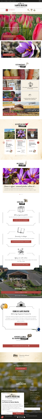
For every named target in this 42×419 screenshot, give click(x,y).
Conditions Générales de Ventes (19, 415)
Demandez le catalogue (35, 395)
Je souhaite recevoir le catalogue (21, 241)
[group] (21, 356)
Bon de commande (34, 397)
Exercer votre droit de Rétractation (31, 415)
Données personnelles (8, 415)
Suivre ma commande (34, 392)
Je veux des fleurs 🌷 (9, 36)
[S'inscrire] (39, 408)
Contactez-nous (21, 368)
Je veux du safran (8, 54)
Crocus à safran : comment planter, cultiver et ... (20, 186)
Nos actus (20, 12)
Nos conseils (27, 12)
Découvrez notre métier (21, 295)
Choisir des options (23, 151)
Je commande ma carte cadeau (21, 264)
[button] (10, 10)
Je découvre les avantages (21, 220)
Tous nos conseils (33, 398)
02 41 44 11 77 (21, 371)
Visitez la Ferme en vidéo (21, 292)
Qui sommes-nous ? (21, 324)
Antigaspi (14, 12)
